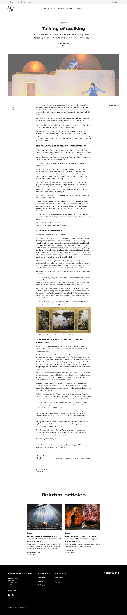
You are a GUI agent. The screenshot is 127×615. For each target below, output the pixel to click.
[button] (11, 2)
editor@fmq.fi (12, 590)
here (42, 388)
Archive (58, 582)
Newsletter (21, 2)
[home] (10, 8)
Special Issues (49, 8)
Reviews (70, 8)
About (29, 2)
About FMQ (61, 573)
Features (60, 8)
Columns (79, 8)
